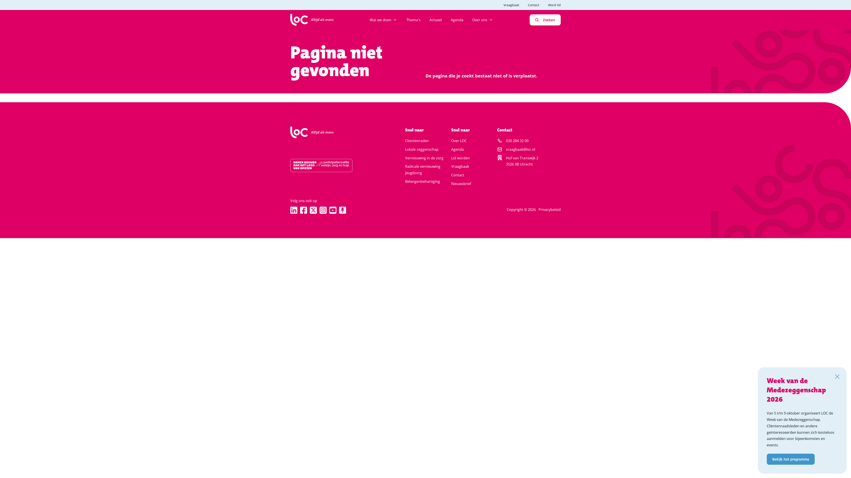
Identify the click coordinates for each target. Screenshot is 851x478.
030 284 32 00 (517, 140)
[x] (313, 210)
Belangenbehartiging (422, 181)
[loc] (312, 20)
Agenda (457, 19)
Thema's (413, 19)
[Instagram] (323, 210)
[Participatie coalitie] (333, 165)
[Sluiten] (837, 377)
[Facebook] (303, 210)
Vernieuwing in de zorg (424, 158)
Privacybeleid (550, 209)
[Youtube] (332, 210)
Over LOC (459, 140)
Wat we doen (380, 19)
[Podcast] (342, 210)
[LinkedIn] (293, 210)
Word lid (554, 5)
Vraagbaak (511, 5)
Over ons (479, 19)
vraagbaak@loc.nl (520, 149)
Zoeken (549, 20)
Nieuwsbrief (461, 183)
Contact (533, 5)
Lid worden (460, 158)
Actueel (435, 19)
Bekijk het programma (790, 459)
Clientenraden (417, 140)
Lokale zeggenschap (422, 149)
